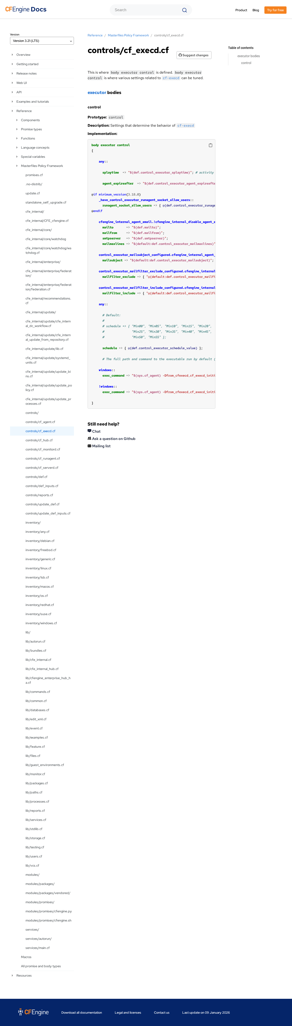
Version (14, 34)
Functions (28, 138)
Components (30, 120)
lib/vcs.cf (32, 865)
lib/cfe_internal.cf (38, 660)
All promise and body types (41, 966)
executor (97, 92)
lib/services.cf (36, 820)
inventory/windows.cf (41, 623)
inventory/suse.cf (38, 614)
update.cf (33, 193)
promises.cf (34, 175)
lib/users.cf (34, 856)
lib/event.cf (34, 728)
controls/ (32, 413)
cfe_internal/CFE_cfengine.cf (47, 221)
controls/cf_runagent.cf (43, 458)
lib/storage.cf (35, 838)
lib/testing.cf (35, 847)
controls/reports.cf (39, 495)
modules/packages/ (40, 884)
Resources (24, 975)
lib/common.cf (36, 701)
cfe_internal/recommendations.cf (48, 300)
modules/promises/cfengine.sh (48, 920)
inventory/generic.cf (40, 559)
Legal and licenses (128, 1012)
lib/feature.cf (35, 747)
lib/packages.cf (37, 783)
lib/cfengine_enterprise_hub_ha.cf (48, 680)
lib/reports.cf (35, 811)
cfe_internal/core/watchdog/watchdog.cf (48, 250)
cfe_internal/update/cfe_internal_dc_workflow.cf (48, 323)
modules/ (33, 875)
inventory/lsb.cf (37, 577)
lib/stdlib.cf (34, 829)
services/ (32, 929)
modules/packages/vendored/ (48, 893)
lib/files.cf (33, 756)
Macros (26, 957)
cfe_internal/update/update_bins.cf (48, 374)
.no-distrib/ (34, 184)
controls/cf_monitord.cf (43, 449)
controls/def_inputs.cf (42, 486)
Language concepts (35, 147)
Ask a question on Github (113, 438)
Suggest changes (195, 55)
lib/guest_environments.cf (45, 765)
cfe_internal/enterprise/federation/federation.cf (48, 287)
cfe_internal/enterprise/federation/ (48, 273)
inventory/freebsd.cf (41, 550)
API (18, 92)
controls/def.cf (36, 477)
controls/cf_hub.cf (39, 440)
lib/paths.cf (34, 792)
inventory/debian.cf (40, 541)
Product (241, 10)
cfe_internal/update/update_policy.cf (49, 387)
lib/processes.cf (37, 801)
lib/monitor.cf (35, 774)
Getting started (27, 64)
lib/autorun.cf (35, 641)
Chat (96, 431)
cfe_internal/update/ (41, 312)
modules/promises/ (40, 902)
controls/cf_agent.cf (40, 422)
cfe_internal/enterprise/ (43, 262)
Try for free (275, 10)
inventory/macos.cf (40, 586)
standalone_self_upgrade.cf (46, 202)
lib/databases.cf (37, 710)
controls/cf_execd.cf (40, 431)
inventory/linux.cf (38, 568)
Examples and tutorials (32, 101)
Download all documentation (81, 1012)
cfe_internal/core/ (39, 230)
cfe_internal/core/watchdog (46, 239)
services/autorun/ (39, 939)
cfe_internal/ (35, 211)
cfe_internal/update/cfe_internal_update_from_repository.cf (48, 337)
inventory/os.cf (37, 596)
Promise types (31, 129)
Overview (23, 55)
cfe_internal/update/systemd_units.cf (48, 360)
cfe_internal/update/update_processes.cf (48, 401)
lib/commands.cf (38, 692)
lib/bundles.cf (36, 650)
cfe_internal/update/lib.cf (44, 349)
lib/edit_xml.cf (36, 719)
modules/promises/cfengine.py (49, 911)
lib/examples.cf (37, 737)
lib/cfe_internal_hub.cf (42, 669)
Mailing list (101, 446)
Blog (256, 10)
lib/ (28, 632)
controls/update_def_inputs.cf (48, 513)
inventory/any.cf (38, 532)
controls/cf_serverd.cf (42, 468)
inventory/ (33, 522)
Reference (24, 111)
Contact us (161, 1012)
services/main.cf (38, 948)
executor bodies (248, 56)
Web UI (21, 83)
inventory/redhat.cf (40, 605)
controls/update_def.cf (43, 504)
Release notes (26, 73)
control (246, 63)
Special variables (33, 157)
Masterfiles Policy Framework (42, 166)
